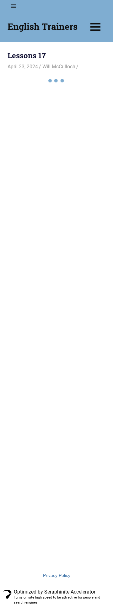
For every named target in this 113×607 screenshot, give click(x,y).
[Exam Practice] (32, 257)
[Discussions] (81, 257)
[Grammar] (81, 220)
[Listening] (81, 182)
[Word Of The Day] (32, 108)
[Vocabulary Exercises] (81, 108)
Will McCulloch (58, 67)
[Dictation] (32, 295)
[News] (32, 182)
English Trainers (43, 26)
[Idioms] (32, 220)
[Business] (81, 295)
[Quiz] (32, 145)
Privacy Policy (56, 575)
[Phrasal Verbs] (81, 145)
